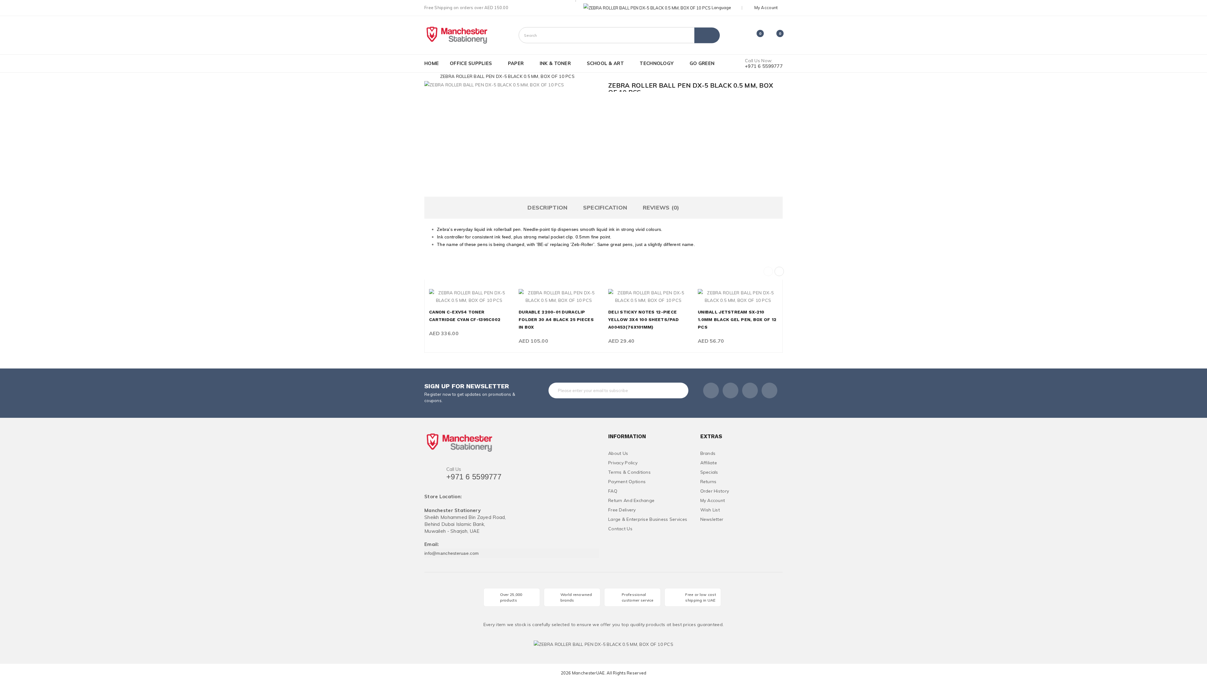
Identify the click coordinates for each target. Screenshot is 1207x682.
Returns (708, 481)
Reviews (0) (661, 207)
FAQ (612, 491)
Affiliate (708, 463)
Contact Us (620, 529)
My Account (712, 500)
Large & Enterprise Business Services (647, 519)
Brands (708, 453)
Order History (714, 491)
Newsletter (712, 519)
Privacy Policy (622, 463)
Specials (709, 472)
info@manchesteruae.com (451, 553)
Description (547, 207)
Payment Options (627, 481)
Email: (431, 544)
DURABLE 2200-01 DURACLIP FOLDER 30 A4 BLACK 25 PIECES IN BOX (556, 319)
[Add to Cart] (455, 297)
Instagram (769, 390)
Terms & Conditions (629, 472)
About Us (618, 453)
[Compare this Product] (483, 297)
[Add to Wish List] (469, 297)
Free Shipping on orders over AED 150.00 (466, 7)
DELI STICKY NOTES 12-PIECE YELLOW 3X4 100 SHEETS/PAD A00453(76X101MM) (643, 319)
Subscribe (671, 390)
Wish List (710, 510)
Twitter (730, 390)
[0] (754, 36)
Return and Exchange (631, 500)
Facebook (711, 390)
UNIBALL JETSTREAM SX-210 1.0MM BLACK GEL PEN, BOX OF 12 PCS (737, 319)
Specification (605, 207)
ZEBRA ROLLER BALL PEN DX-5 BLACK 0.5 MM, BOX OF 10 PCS (507, 76)
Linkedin (750, 390)
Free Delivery (622, 510)
